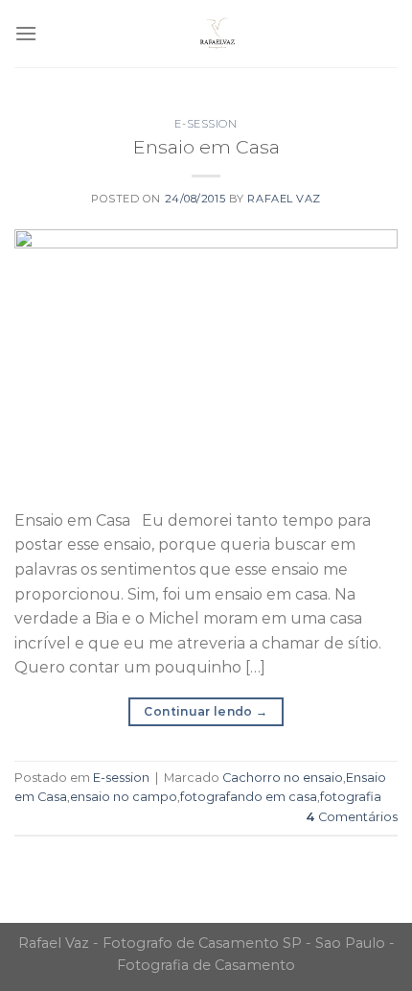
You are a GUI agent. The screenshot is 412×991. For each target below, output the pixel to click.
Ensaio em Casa (206, 146)
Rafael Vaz (284, 198)
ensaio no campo (123, 797)
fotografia (350, 797)
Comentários (352, 817)
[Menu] (25, 33)
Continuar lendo (205, 711)
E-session (205, 123)
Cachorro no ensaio (282, 777)
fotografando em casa (248, 797)
